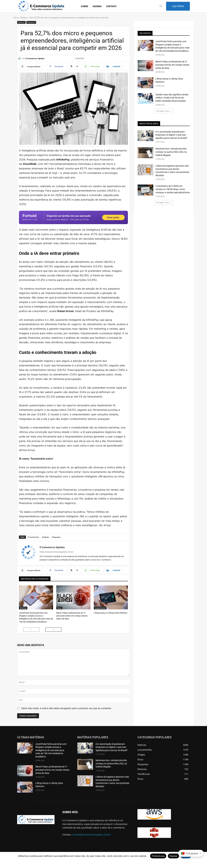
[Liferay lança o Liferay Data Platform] (111, 597)
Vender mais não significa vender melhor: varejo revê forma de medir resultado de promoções (171, 97)
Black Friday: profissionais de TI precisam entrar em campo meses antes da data (72, 616)
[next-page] (53, 629)
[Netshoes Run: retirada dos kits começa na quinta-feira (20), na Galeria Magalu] (145, 152)
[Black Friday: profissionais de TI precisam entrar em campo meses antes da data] (73, 597)
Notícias (23, 17)
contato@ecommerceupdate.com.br (91, 834)
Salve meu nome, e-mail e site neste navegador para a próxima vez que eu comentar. (66, 708)
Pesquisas (31, 22)
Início (15, 17)
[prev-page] (31, 629)
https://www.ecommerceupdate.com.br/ (56, 552)
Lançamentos (100, 608)
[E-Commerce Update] (20, 58)
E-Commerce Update (35, 58)
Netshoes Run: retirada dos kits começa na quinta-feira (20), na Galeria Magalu (171, 151)
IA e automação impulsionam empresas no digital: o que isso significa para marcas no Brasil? (171, 134)
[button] (161, 6)
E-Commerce (33, 537)
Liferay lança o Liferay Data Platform (110, 613)
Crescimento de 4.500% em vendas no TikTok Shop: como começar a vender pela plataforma (172, 189)
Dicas (59, 608)
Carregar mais (162, 111)
